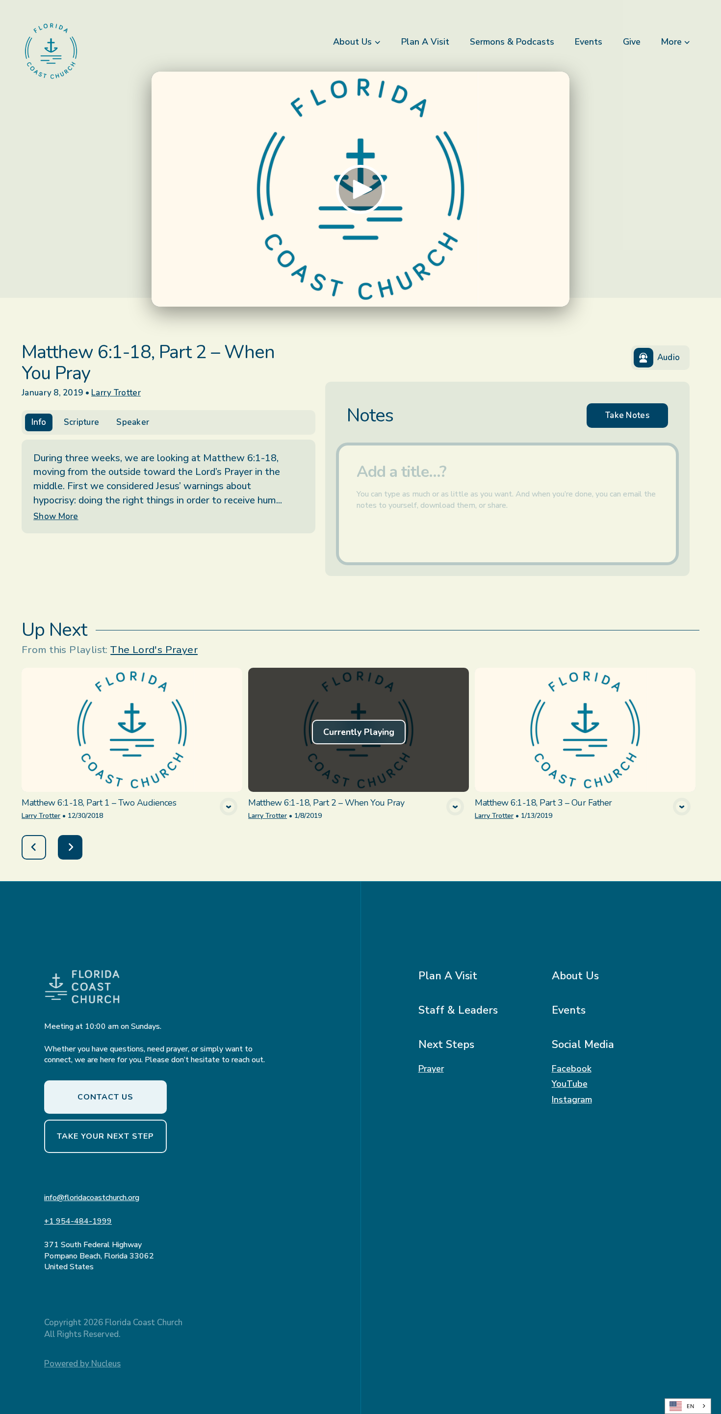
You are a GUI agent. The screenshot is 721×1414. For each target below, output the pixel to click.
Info (39, 422)
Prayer (431, 1069)
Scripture (82, 422)
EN (690, 1406)
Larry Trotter (116, 392)
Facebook (572, 1069)
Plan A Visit (447, 976)
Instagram (572, 1100)
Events (569, 1010)
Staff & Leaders (458, 1010)
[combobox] (688, 1406)
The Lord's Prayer (154, 649)
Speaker (132, 422)
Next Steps (446, 1044)
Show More (55, 517)
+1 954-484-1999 (78, 1221)
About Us (575, 976)
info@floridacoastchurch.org (91, 1197)
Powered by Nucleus (82, 1363)
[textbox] (507, 504)
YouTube (570, 1084)
